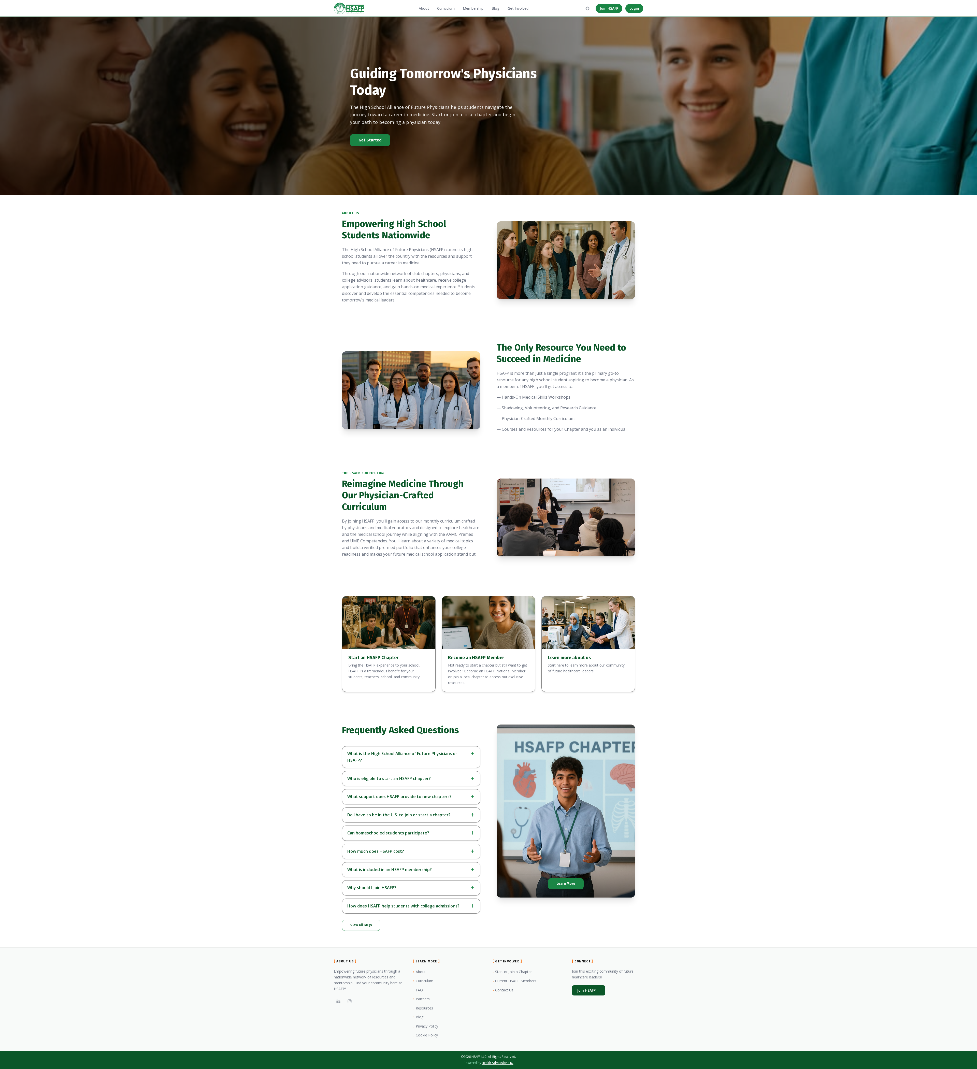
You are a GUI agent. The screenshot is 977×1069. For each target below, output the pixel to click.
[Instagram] (349, 1001)
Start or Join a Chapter (512, 971)
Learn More (565, 884)
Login (634, 8)
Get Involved (518, 8)
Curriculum (446, 8)
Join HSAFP (609, 8)
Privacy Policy (425, 1026)
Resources (423, 1008)
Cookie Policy (425, 1035)
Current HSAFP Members (514, 980)
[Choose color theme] (587, 8)
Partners (421, 998)
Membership (473, 8)
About (424, 8)
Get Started (370, 140)
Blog (495, 8)
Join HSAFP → (588, 990)
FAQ (418, 990)
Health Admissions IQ (497, 1063)
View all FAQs (361, 925)
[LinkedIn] (338, 1001)
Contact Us (503, 990)
